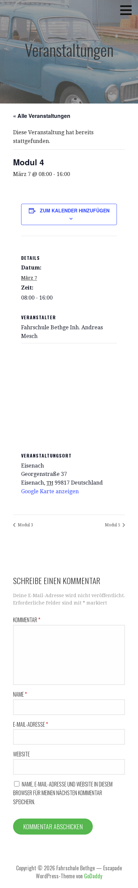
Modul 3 (25, 525)
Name (20, 694)
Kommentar (26, 620)
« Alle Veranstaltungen (41, 116)
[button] (128, 10)
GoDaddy (93, 876)
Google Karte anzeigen (50, 491)
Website (21, 754)
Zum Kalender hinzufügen (75, 210)
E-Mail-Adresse (30, 724)
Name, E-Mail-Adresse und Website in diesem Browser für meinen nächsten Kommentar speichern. (63, 793)
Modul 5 (113, 525)
